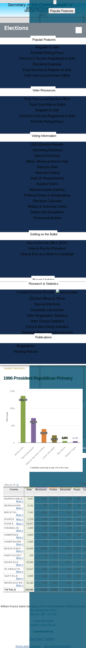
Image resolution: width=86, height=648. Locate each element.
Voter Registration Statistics (47, 315)
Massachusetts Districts (47, 189)
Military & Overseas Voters (47, 206)
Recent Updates (44, 279)
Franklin (11, 528)
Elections (16, 28)
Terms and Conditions (28, 646)
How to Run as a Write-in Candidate (47, 254)
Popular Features (44, 39)
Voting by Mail (47, 167)
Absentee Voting (47, 172)
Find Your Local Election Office (47, 75)
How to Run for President (47, 248)
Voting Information (44, 135)
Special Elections (47, 155)
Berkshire (12, 505)
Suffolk (11, 576)
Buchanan (41, 489)
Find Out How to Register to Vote (47, 70)
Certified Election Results (36, 292)
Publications (43, 337)
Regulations (26, 346)
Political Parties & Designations (47, 195)
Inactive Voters (47, 184)
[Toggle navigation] (79, 30)
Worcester (13, 583)
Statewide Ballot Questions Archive (47, 332)
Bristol (10, 512)
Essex (9, 523)
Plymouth (12, 569)
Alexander (65, 489)
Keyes (77, 489)
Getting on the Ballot (43, 234)
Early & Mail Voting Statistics (47, 327)
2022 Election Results (47, 144)
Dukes (9, 519)
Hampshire (13, 541)
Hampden (11, 535)
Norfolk (11, 562)
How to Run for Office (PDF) (47, 243)
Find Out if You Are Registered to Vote (47, 58)
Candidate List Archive (47, 310)
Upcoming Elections (47, 150)
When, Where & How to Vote (47, 161)
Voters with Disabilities (47, 212)
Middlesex (12, 548)
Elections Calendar (47, 64)
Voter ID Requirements (47, 178)
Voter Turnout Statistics (47, 321)
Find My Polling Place (47, 53)
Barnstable (13, 498)
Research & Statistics (43, 283)
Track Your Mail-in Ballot (47, 104)
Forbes (53, 489)
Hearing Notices (26, 351)
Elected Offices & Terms (47, 298)
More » (19, 501)
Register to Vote (47, 47)
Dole (29, 489)
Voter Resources (44, 90)
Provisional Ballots (47, 218)
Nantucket (13, 555)
